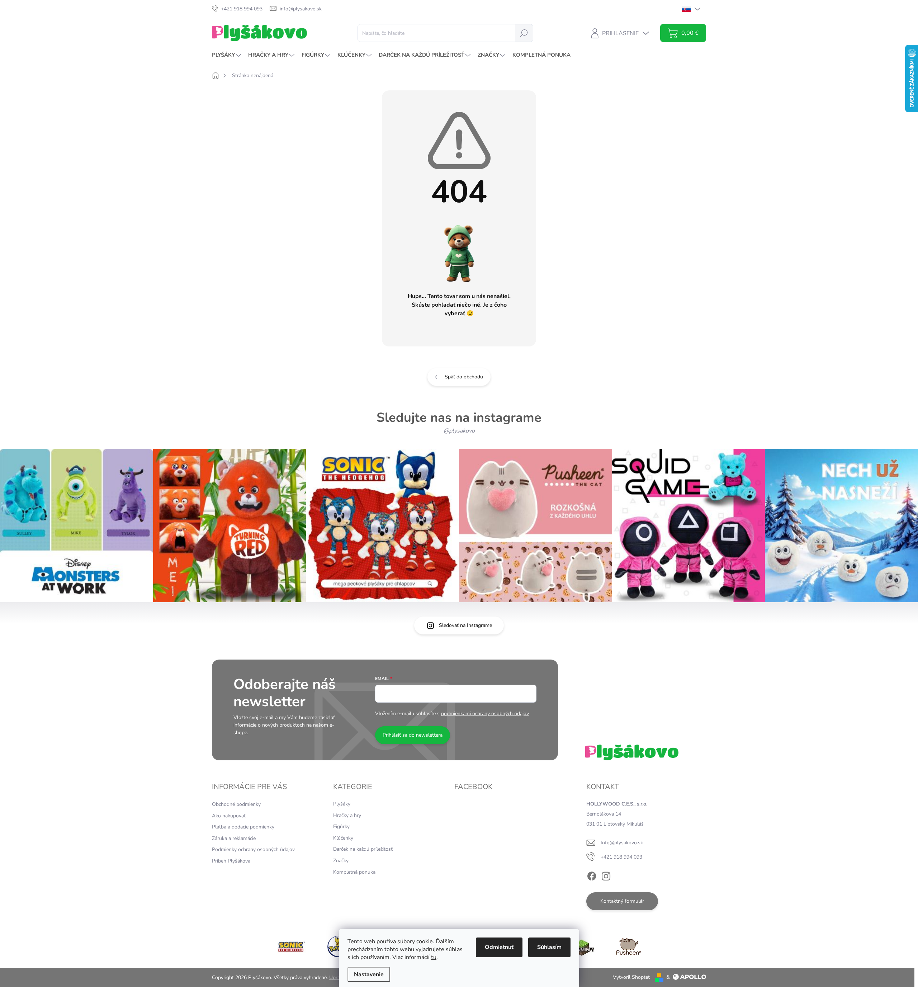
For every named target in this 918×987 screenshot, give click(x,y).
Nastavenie (369, 974)
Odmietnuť (499, 947)
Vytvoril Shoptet (631, 977)
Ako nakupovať (229, 815)
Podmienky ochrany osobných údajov (253, 849)
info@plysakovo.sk (622, 842)
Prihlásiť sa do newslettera (413, 735)
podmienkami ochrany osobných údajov (485, 713)
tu (433, 957)
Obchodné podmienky (236, 804)
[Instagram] (606, 874)
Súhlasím (549, 947)
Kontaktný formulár (622, 901)
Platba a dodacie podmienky (243, 826)
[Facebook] (591, 874)
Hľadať (523, 32)
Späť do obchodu (464, 376)
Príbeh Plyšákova (231, 861)
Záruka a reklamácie (234, 838)
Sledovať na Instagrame (465, 625)
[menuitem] (227, 55)
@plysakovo (459, 431)
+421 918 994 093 (621, 857)
